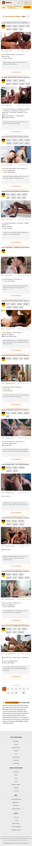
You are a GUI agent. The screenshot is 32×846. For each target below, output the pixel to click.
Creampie (22, 83)
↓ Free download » (15, 72)
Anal (8, 416)
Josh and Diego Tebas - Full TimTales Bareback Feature (16, 464)
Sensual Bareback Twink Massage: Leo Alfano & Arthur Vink (16, 571)
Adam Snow (12, 109)
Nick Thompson (21, 168)
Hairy (21, 143)
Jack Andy (22, 110)
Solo (16, 778)
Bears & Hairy (16, 757)
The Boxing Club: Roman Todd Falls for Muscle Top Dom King (16, 355)
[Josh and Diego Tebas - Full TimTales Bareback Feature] (16, 482)
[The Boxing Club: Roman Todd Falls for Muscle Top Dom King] (16, 373)
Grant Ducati (15, 110)
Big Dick (15, 26)
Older (24, 197)
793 (23, 693)
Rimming (8, 26)
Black (27, 26)
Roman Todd (10, 387)
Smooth (8, 524)
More (27, 16)
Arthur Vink (16, 603)
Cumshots (9, 143)
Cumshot (15, 574)
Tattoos (20, 139)
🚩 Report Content (16, 830)
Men (9, 389)
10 (16, 693)
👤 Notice (16, 805)
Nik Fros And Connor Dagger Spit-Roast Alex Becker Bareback (16, 625)
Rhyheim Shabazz (10, 54)
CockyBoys (10, 334)
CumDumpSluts (20, 116)
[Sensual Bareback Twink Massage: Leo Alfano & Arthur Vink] (16, 588)
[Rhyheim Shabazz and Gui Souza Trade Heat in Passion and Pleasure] (16, 40)
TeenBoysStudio (11, 604)
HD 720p (10, 58)
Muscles (8, 29)
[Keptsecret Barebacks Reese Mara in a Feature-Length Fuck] (16, 427)
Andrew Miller (12, 168)
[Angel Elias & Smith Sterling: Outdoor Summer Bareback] (16, 318)
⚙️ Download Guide (16, 799)
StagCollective (11, 170)
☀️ (22, 2)
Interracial (21, 26)
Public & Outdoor (16, 784)
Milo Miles (20, 112)
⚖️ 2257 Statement (16, 826)
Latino (16, 775)
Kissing (8, 521)
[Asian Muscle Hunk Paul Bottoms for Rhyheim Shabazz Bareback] (16, 209)
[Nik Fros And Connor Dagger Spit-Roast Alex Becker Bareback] (16, 643)
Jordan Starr (5, 112)
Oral (21, 29)
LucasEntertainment (13, 661)
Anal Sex (14, 139)
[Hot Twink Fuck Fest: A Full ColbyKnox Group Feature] (16, 535)
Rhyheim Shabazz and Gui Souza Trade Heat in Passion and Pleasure (16, 23)
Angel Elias (8, 332)
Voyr (8, 56)
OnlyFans (9, 226)
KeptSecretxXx (12, 443)
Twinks (15, 80)
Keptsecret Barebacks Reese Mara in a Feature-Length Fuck (16, 410)
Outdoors (9, 307)
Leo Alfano (9, 603)
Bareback (15, 29)
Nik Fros (9, 657)
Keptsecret (12, 441)
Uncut (14, 577)
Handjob (27, 577)
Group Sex (21, 521)
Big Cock (8, 467)
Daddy (13, 197)
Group (14, 632)
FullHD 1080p (11, 172)
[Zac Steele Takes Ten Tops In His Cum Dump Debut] (16, 95)
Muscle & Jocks (8, 723)
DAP (14, 628)
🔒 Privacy (16, 817)
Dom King (17, 387)
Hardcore (9, 470)
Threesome (20, 632)
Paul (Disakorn (12, 223)
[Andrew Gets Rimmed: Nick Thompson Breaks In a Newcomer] (16, 154)
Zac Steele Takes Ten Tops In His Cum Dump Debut (16, 77)
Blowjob (8, 83)
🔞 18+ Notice (16, 823)
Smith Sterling (16, 332)
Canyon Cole (20, 109)
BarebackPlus (10, 116)
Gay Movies (16, 763)
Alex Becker (25, 657)
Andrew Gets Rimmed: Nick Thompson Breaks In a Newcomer (16, 137)
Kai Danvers (9, 279)
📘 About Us (16, 802)
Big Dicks (9, 80)
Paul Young (17, 279)
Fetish (16, 781)
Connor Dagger (16, 657)
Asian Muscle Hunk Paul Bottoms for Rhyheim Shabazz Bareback (16, 191)
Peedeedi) (20, 223)
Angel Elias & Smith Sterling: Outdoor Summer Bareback (16, 301)
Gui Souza (19, 54)
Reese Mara (20, 441)
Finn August (7, 110)
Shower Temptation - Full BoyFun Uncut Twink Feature (16, 247)
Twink (8, 197)
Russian (8, 574)
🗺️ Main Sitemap (16, 808)
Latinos (8, 139)
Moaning (20, 577)
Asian (18, 194)
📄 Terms (16, 820)
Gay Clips (16, 790)
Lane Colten (13, 112)
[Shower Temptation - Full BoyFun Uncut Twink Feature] (16, 265)
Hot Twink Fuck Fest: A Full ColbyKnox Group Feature (16, 518)
